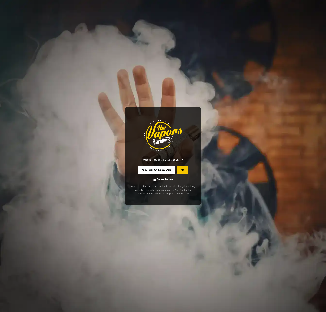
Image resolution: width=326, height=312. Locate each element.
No (183, 169)
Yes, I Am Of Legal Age (156, 169)
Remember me (165, 179)
